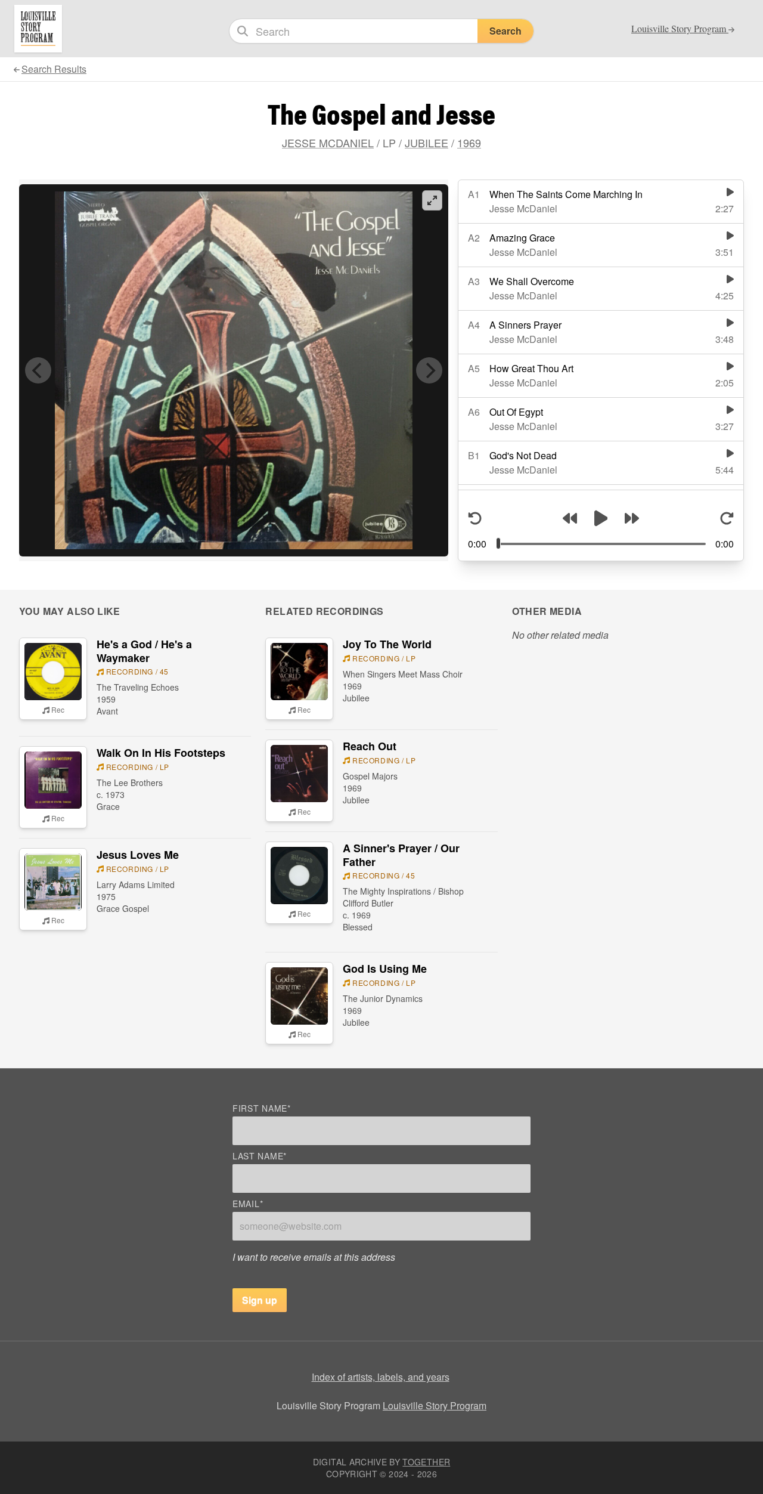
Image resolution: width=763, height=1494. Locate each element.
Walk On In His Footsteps (161, 752)
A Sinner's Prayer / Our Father (401, 855)
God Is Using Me (385, 968)
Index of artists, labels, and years (380, 1377)
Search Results (53, 69)
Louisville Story (679, 29)
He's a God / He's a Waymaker (144, 651)
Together (426, 1462)
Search (505, 31)
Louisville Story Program (434, 1405)
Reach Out (369, 746)
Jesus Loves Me (138, 854)
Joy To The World (387, 644)
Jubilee (426, 142)
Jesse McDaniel (328, 142)
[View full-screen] (432, 200)
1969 (469, 142)
